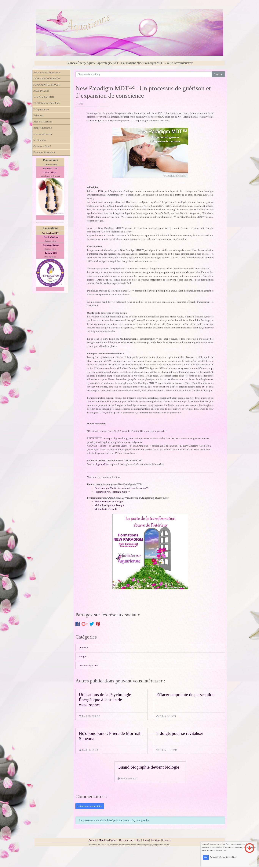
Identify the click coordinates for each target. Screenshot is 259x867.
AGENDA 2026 (41, 90)
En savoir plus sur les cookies (222, 857)
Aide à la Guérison (42, 121)
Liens (146, 840)
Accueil (93, 840)
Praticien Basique (51, 237)
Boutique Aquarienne (44, 152)
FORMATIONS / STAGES (46, 84)
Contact (166, 840)
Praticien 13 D (51, 253)
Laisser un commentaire (90, 806)
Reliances (38, 115)
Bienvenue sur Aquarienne (46, 72)
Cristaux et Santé (42, 146)
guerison (83, 647)
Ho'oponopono (41, 109)
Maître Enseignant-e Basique (109, 505)
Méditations (39, 140)
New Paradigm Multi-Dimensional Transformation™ (121, 488)
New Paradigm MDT (43, 97)
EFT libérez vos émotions (46, 103)
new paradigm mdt (88, 665)
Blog (138, 840)
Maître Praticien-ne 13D (107, 509)
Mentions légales (107, 840)
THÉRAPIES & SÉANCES (46, 78)
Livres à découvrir (42, 134)
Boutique (156, 840)
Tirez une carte (126, 840)
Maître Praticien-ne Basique (109, 501)
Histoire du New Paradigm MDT (111, 491)
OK (205, 857)
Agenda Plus (102, 464)
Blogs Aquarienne (42, 127)
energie (82, 656)
